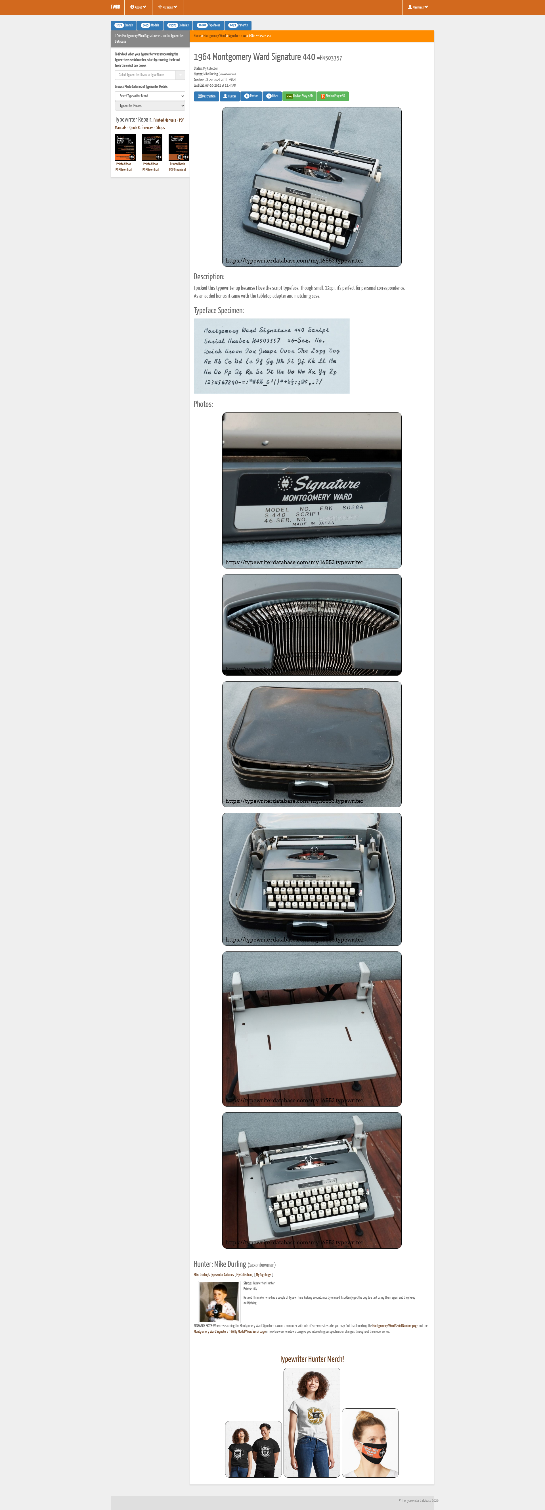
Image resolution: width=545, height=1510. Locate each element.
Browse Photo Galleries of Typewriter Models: (141, 87)
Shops (160, 128)
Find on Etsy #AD (335, 96)
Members (418, 7)
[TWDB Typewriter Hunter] (253, 1449)
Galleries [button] (179, 26)
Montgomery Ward (215, 36)
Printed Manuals (165, 120)
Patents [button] (239, 26)
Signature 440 (237, 36)
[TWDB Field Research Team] (370, 1443)
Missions (167, 7)
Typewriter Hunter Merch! (312, 1359)
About (138, 7)
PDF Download (124, 170)
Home (197, 36)
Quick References (141, 128)
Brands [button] (124, 26)
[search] (150, 96)
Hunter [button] (231, 96)
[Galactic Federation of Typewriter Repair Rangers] (312, 1423)
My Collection (243, 1275)
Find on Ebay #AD (303, 96)
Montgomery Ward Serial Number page (395, 1326)
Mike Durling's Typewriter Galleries (214, 1275)
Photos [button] (252, 96)
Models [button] (151, 26)
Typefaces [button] (209, 26)
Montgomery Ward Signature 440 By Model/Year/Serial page (230, 1332)
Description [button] (208, 96)
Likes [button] (273, 96)
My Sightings (263, 1275)
